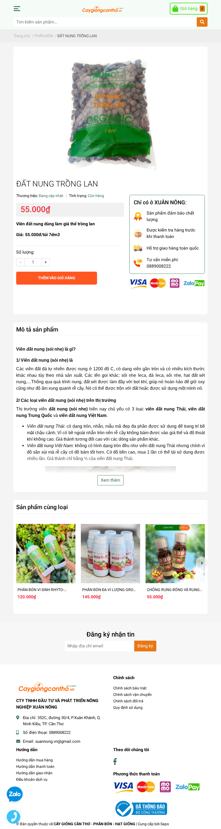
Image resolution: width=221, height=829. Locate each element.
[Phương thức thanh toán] (167, 283)
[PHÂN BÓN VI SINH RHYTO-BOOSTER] (45, 553)
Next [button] (202, 563)
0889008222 (60, 732)
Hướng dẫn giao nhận (34, 773)
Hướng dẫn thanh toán (35, 766)
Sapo (164, 824)
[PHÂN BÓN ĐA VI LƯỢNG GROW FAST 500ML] (110, 553)
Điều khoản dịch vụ (31, 779)
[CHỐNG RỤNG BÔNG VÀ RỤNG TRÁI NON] (175, 553)
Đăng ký (145, 645)
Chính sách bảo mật (130, 688)
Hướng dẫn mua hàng (34, 760)
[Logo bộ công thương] (140, 808)
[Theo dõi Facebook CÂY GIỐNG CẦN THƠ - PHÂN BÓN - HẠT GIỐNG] (115, 762)
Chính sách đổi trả (128, 701)
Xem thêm (110, 480)
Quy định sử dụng (128, 707)
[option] (45, 563)
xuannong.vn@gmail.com (57, 741)
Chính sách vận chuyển (132, 694)
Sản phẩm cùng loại (42, 506)
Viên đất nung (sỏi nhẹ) (40, 349)
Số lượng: (25, 252)
